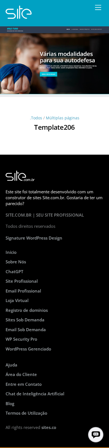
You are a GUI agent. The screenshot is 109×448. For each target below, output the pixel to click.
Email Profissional (23, 291)
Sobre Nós (16, 261)
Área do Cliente (21, 374)
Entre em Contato (24, 384)
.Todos (36, 117)
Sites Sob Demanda (25, 319)
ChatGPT (14, 271)
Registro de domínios (27, 310)
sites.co (48, 427)
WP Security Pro (21, 339)
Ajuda (11, 365)
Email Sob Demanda (26, 329)
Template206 (54, 127)
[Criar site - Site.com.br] (19, 16)
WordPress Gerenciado (28, 349)
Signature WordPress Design (34, 238)
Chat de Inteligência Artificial (35, 393)
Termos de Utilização (26, 413)
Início (11, 252)
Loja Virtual (17, 300)
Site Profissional (22, 281)
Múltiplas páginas (62, 117)
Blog (10, 403)
